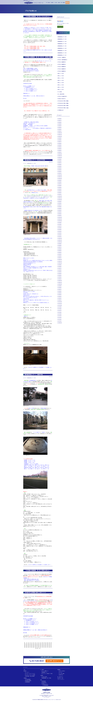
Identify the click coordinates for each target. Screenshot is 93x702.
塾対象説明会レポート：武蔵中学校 (34, 374)
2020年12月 (59, 238)
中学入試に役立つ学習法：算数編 (62, 103)
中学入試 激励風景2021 (61, 64)
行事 (61, 2)
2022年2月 (59, 213)
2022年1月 (59, 215)
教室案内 (64, 2)
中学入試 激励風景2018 (61, 71)
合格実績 (52, 2)
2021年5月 (59, 229)
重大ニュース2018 (60, 87)
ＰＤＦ (30, 151)
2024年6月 (59, 164)
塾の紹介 (49, 2)
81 (37, 648)
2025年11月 (59, 134)
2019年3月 (59, 275)
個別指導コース (44, 672)
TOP (46, 2)
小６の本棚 (59, 91)
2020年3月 (59, 254)
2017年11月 (59, 303)
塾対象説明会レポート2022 (61, 43)
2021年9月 (59, 222)
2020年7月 (59, 247)
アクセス (60, 672)
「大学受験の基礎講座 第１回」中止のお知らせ (37, 16)
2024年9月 (59, 159)
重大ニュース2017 (60, 89)
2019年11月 (59, 261)
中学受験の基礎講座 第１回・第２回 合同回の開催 (38, 57)
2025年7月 (59, 141)
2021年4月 (59, 231)
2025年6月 (59, 143)
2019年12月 (59, 259)
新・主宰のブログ (60, 676)
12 (45, 642)
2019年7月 (59, 268)
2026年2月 (59, 129)
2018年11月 (59, 282)
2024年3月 (59, 169)
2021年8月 (59, 224)
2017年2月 (59, 319)
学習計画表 (44, 681)
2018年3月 (59, 296)
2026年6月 (59, 122)
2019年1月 (59, 278)
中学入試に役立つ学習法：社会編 (62, 107)
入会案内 (59, 2)
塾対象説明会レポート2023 (61, 41)
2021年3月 (59, 233)
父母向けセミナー (45, 683)
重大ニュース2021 (60, 80)
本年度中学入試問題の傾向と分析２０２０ (35, 592)
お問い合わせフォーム (55, 661)
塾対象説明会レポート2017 (61, 55)
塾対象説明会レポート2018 (61, 52)
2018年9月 (59, 285)
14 (49, 642)
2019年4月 (59, 273)
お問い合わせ (67, 2)
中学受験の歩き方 (60, 110)
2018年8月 (59, 287)
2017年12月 (59, 301)
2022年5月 (59, 208)
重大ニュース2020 (60, 82)
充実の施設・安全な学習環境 (30, 676)
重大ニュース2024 (60, 73)
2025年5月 (59, 145)
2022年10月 (59, 199)
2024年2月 (59, 171)
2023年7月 (59, 183)
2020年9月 (59, 243)
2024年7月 (59, 162)
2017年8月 (59, 308)
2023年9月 (59, 180)
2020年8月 (59, 245)
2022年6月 (59, 206)
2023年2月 (59, 192)
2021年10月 (59, 220)
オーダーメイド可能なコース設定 (47, 673)
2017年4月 (59, 315)
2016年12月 (59, 322)
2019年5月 (59, 271)
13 (47, 642)
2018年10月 (59, 284)
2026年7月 (59, 120)
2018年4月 (59, 294)
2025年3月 (59, 148)
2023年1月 (59, 194)
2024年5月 (59, 166)
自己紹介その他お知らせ (61, 98)
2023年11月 (59, 176)
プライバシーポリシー (61, 679)
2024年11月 (59, 155)
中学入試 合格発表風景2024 (62, 59)
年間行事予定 (44, 682)
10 (42, 642)
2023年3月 (59, 190)
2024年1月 (59, 173)
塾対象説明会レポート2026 (61, 36)
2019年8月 (59, 266)
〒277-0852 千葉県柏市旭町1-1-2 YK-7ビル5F (46, 695)
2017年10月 (59, 305)
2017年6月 (59, 312)
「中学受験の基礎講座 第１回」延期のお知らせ (37, 570)
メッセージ (27, 672)
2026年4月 (59, 125)
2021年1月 (59, 236)
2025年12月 (59, 132)
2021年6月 (59, 227)
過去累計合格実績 (28, 680)
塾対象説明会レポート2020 (31, 163)
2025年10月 (59, 136)
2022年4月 (59, 210)
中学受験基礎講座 (45, 685)
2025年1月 (59, 152)
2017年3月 (59, 317)
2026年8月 (59, 118)
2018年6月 (59, 291)
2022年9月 (59, 201)
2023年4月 (59, 189)
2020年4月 (59, 252)
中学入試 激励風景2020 (61, 66)
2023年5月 (59, 187)
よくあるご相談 (61, 673)
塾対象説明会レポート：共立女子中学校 (35, 160)
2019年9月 (59, 264)
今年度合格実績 (28, 679)
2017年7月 (59, 310)
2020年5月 (59, 250)
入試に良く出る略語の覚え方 (62, 96)
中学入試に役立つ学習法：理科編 (62, 105)
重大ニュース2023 (60, 75)
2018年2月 (59, 298)
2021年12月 (59, 217)
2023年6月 (59, 185)
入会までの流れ (44, 676)
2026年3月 (59, 127)
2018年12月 (59, 280)
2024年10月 (59, 157)
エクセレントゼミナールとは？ (30, 673)
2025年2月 (59, 150)
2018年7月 (59, 289)
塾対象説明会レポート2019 (61, 50)
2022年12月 (59, 196)
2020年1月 (59, 257)
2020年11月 (59, 240)
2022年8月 (59, 203)
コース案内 (55, 2)
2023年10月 (59, 178)
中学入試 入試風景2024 (61, 57)
